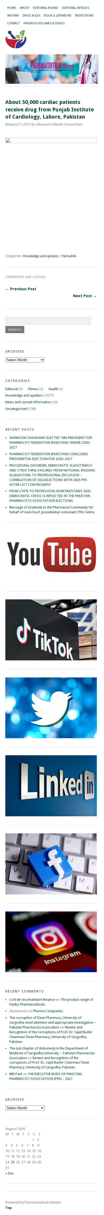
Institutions (84, 15)
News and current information (28, 402)
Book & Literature (57, 15)
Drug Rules (31, 15)
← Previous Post (20, 289)
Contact (13, 23)
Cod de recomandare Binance (32, 1000)
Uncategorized (16, 409)
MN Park (15, 1074)
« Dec (9, 1173)
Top (8, 1208)
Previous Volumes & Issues (44, 23)
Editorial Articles (75, 8)
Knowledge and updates (40, 256)
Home (11, 8)
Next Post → (85, 296)
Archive (13, 15)
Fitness (33, 389)
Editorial (11, 389)
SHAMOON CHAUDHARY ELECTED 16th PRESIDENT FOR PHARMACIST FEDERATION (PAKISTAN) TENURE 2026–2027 (50, 442)
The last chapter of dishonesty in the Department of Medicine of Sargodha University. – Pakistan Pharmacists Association (52, 1053)
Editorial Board (45, 8)
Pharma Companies (48, 1011)
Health (53, 389)
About (24, 8)
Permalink (69, 256)
